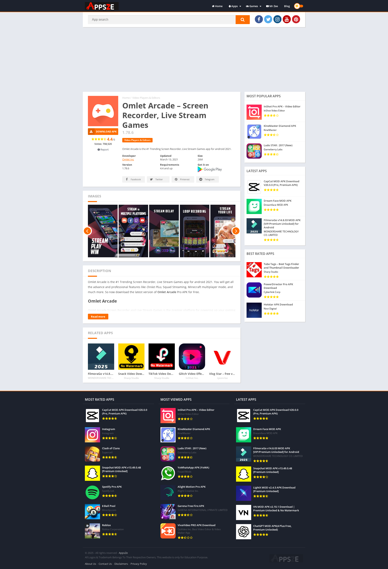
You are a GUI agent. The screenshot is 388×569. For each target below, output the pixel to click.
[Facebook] (259, 19)
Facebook (135, 179)
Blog (287, 6)
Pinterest (184, 179)
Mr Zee (273, 6)
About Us (90, 564)
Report (104, 149)
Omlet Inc (128, 159)
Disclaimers (121, 564)
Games (253, 6)
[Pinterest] (296, 19)
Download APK (106, 131)
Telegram (209, 179)
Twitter (159, 179)
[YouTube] (287, 19)
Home (218, 6)
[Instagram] (277, 19)
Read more (98, 316)
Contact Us (105, 564)
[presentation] (87, 231)
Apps (234, 6)
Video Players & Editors (146, 98)
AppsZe (123, 553)
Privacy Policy (139, 564)
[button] (243, 19)
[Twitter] (268, 19)
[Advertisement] (194, 59)
